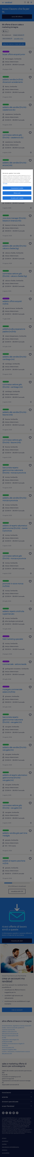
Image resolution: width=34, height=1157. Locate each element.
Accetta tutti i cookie (17, 198)
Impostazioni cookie (17, 188)
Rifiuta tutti (17, 193)
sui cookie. (5, 183)
